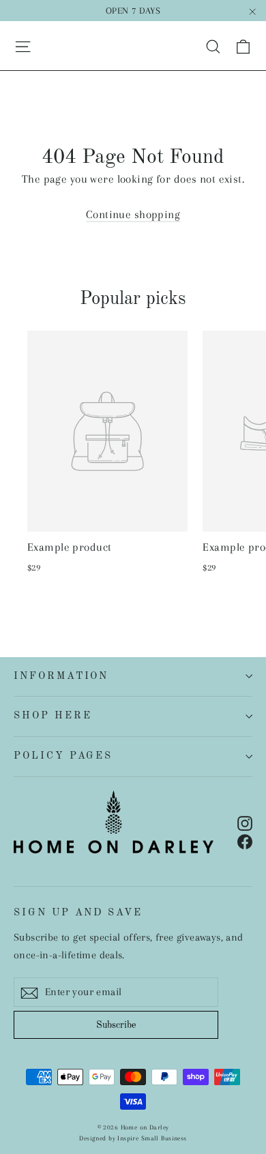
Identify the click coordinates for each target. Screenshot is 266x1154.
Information (61, 676)
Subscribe (116, 1025)
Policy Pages (63, 756)
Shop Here (52, 715)
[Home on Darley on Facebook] (244, 841)
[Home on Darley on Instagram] (244, 822)
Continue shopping (133, 214)
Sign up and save (78, 912)
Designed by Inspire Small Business (132, 1138)
